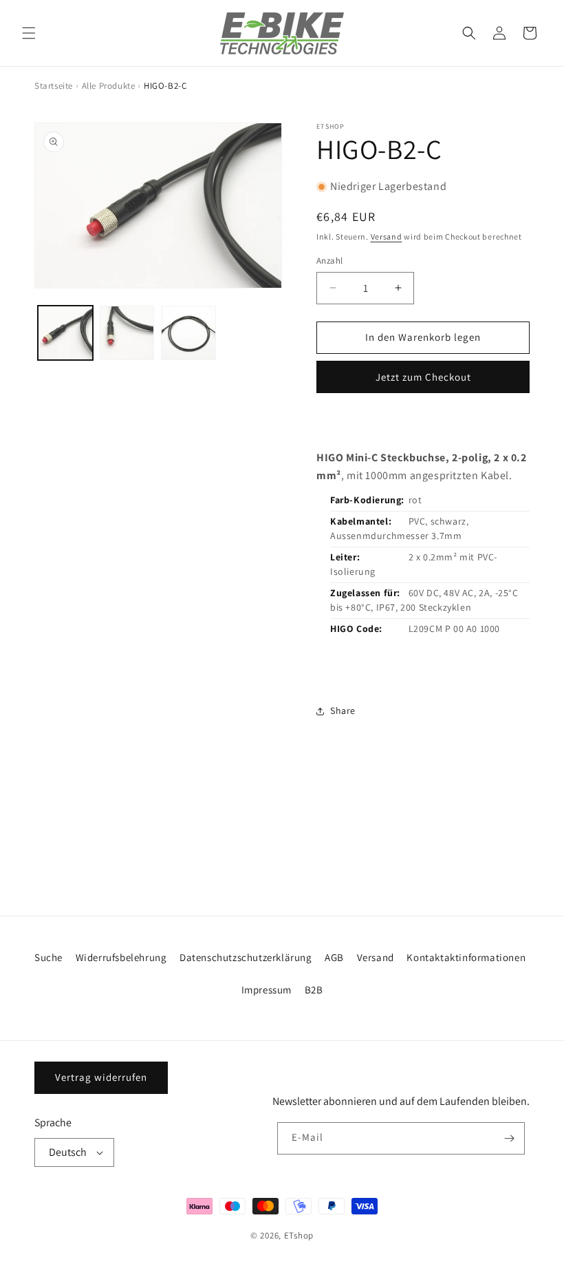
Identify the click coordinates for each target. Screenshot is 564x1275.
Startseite (53, 86)
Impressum (266, 989)
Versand (386, 236)
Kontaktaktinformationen (465, 957)
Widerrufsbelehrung (121, 957)
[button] (29, 33)
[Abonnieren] (509, 1138)
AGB (334, 957)
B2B (314, 989)
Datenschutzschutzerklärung (246, 957)
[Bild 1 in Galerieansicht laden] (65, 333)
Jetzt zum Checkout (423, 376)
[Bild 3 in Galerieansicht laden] (188, 333)
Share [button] (343, 710)
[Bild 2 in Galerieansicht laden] (127, 333)
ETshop (299, 1235)
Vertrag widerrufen (101, 1077)
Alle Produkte (108, 86)
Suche (48, 957)
